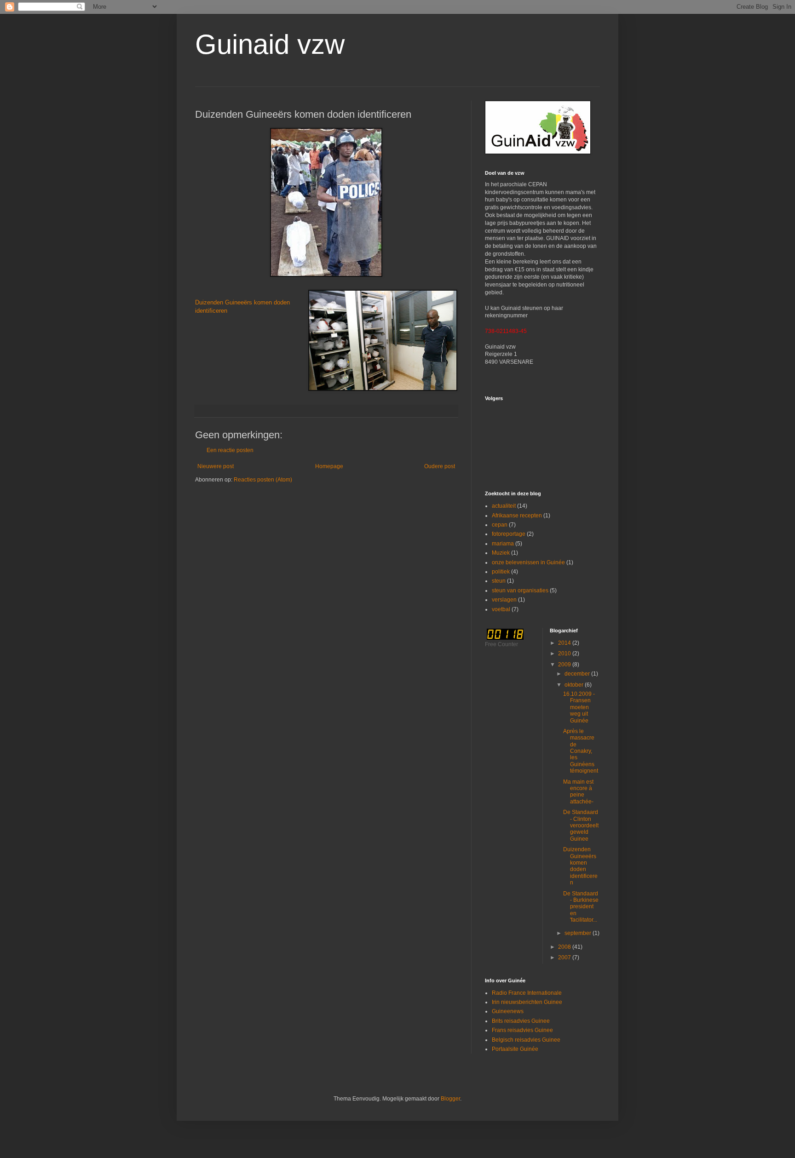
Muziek (501, 553)
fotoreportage (508, 534)
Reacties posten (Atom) (263, 479)
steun (499, 581)
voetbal (501, 609)
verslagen (504, 599)
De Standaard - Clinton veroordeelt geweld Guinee (581, 825)
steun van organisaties (520, 590)
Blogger (450, 1098)
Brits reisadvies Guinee (521, 1021)
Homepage (329, 466)
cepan (499, 525)
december (578, 674)
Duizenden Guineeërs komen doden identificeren (580, 866)
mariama (503, 543)
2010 (565, 653)
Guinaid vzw (270, 44)
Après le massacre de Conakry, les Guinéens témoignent (580, 751)
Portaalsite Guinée (515, 1049)
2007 (565, 957)
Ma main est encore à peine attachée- (578, 792)
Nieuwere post (215, 466)
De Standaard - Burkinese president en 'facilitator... (581, 906)
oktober (575, 685)
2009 (565, 664)
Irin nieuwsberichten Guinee (527, 1002)
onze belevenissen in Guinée (528, 562)
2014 (565, 643)
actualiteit (504, 506)
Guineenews (508, 1011)
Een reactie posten (230, 450)
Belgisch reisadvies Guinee (526, 1040)
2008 (565, 947)
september (579, 933)
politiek (501, 571)
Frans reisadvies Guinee (522, 1030)
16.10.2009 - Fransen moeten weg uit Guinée (579, 707)
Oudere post (439, 466)
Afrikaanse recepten (517, 515)
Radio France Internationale (527, 993)
